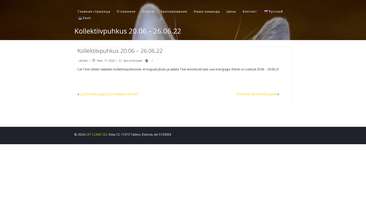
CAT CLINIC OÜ (96, 134)
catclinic (83, 60)
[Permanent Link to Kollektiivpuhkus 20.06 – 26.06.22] (148, 60)
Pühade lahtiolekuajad (256, 94)
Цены (231, 11)
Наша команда (207, 11)
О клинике (126, 11)
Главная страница (94, 11)
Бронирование (174, 11)
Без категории (133, 60)
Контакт (250, 11)
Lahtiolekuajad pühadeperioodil (109, 94)
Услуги (148, 11)
